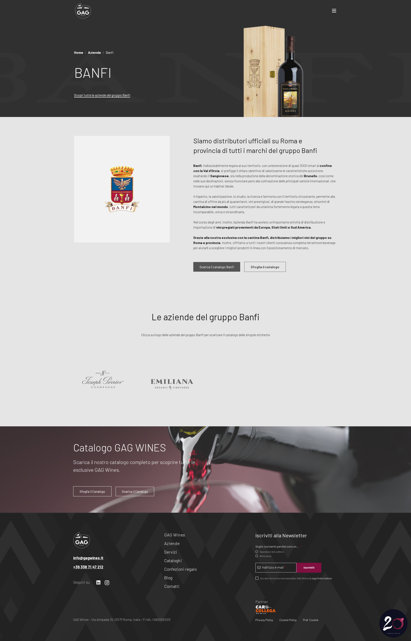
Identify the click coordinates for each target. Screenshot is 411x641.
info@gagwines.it (88, 558)
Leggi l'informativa (320, 578)
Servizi (170, 551)
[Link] (83, 11)
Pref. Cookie (310, 620)
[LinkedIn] (98, 582)
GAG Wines (174, 534)
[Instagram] (107, 582)
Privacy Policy (264, 620)
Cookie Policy (287, 620)
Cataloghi (173, 560)
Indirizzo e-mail (274, 567)
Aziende (172, 543)
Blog (168, 577)
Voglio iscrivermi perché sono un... (278, 546)
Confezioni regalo (180, 569)
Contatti (171, 586)
